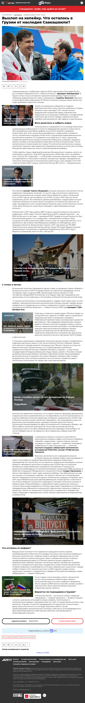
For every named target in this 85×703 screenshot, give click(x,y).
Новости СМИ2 (42, 653)
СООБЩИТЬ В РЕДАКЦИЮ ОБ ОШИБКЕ (24, 664)
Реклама (16, 659)
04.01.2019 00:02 (7, 15)
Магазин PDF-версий (19, 661)
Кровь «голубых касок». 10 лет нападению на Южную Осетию (44, 398)
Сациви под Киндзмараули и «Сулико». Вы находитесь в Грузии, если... (46, 269)
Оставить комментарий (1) (67, 621)
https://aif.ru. (39, 686)
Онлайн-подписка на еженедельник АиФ (52, 659)
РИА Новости (23, 81)
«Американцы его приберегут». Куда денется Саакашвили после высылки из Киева (47, 532)
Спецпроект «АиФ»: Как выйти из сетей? (42, 9)
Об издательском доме (29, 659)
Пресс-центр (72, 659)
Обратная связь (34, 661)
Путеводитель (46, 661)
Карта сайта (57, 661)
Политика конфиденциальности (22, 689)
